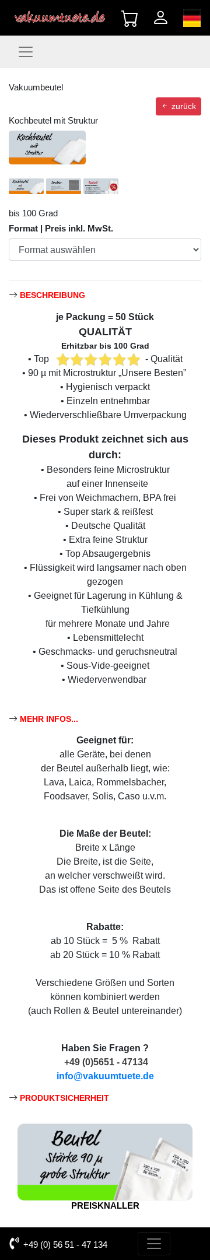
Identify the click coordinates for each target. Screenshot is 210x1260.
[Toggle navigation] (25, 52)
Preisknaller (105, 1205)
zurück (182, 106)
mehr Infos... (49, 719)
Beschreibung (52, 295)
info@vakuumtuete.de (105, 1076)
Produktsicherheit (64, 1098)
